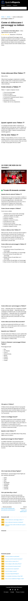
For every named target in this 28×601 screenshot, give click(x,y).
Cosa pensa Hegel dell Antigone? (12, 573)
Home (2, 17)
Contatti (12, 592)
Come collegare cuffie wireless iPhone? (13, 563)
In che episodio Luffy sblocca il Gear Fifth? (14, 576)
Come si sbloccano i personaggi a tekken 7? (14, 519)
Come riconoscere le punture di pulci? (13, 566)
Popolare (15, 5)
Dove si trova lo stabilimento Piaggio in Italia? (14, 578)
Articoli (2, 5)
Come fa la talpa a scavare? (11, 571)
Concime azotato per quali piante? (12, 556)
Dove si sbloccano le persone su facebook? (14, 522)
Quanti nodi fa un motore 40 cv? (12, 561)
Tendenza (8, 5)
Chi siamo (6, 592)
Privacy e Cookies (20, 592)
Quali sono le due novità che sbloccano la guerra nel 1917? (15, 525)
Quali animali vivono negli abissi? (12, 568)
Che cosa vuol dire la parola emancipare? (13, 558)
